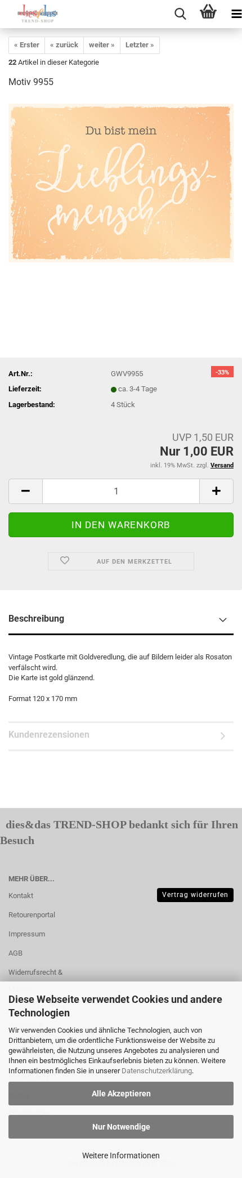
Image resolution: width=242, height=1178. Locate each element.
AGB (15, 953)
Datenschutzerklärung (157, 1071)
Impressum (26, 934)
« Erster (26, 45)
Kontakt (20, 895)
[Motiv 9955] (121, 183)
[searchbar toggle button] (180, 14)
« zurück (64, 45)
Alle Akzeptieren (121, 1093)
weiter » (102, 45)
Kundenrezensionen (48, 734)
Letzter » (140, 45)
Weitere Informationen (121, 1155)
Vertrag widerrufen (195, 895)
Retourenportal (31, 915)
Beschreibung (36, 618)
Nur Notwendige (121, 1126)
